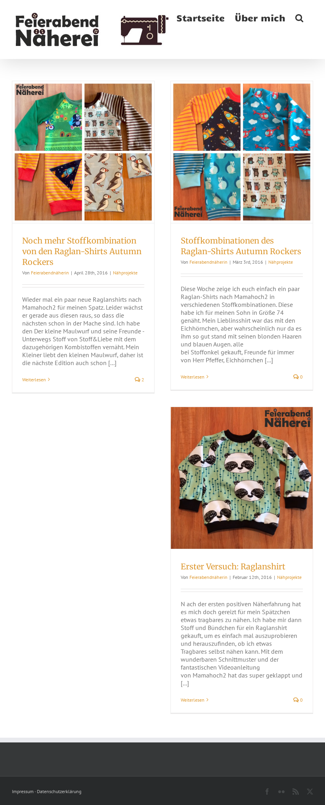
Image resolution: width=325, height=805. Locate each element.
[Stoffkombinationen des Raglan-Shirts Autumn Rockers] (242, 152)
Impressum (23, 791)
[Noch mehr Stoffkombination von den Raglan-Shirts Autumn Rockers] (83, 152)
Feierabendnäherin (50, 273)
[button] (299, 17)
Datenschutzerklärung (59, 791)
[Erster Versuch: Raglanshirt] (242, 478)
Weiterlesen (34, 380)
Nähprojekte (125, 273)
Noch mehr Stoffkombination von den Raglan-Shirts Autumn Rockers (81, 251)
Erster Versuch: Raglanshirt (233, 566)
